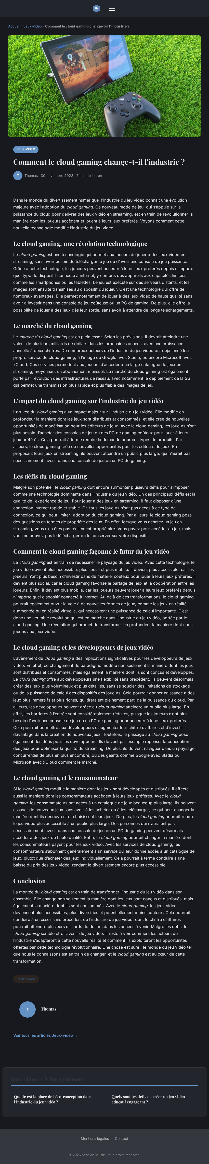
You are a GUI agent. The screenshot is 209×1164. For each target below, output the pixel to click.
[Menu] (112, 9)
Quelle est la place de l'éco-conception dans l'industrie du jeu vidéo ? (53, 1099)
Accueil (14, 26)
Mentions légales (95, 1138)
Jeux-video (32, 26)
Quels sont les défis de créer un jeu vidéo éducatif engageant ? (148, 1099)
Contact (121, 1138)
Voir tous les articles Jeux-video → (45, 1035)
